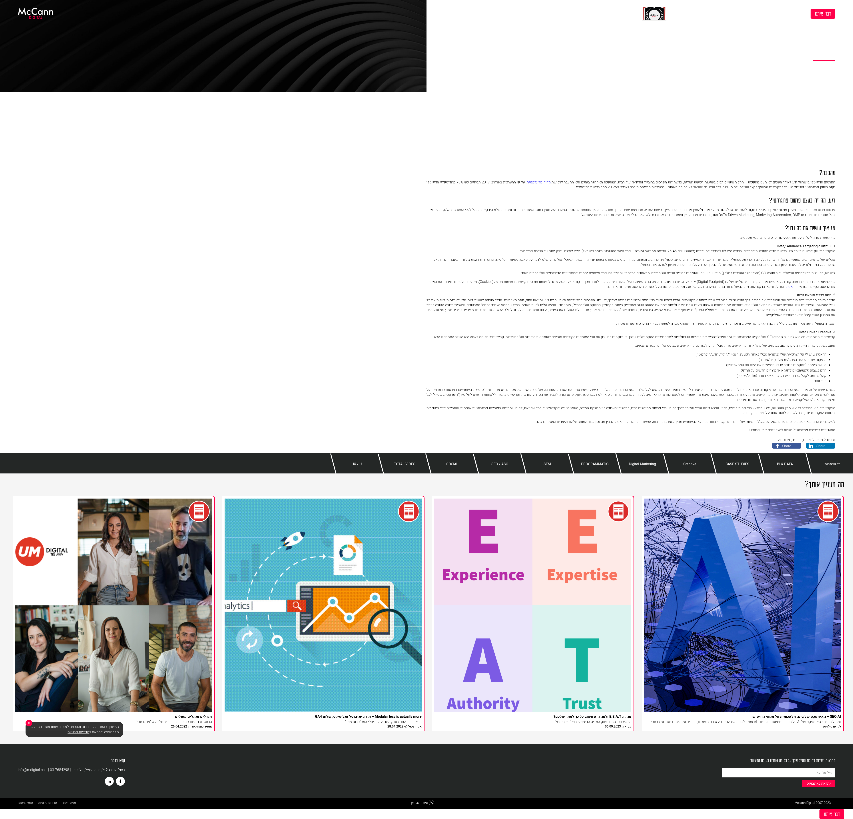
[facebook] (120, 781)
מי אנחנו (770, 13)
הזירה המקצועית (741, 13)
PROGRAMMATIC (809, 23)
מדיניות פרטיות (47, 803)
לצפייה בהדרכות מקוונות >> (612, 13)
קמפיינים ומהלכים (674, 13)
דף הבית (794, 13)
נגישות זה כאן (419, 803)
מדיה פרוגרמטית (539, 182)
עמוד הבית (829, 23)
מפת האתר (69, 803)
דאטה (790, 286)
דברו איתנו (823, 13)
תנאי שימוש (25, 803)
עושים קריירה (708, 13)
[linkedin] (109, 781)
